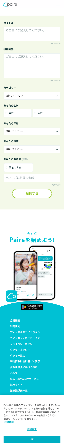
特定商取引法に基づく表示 (25, 361)
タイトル (9, 23)
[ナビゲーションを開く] (57, 4)
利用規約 (15, 326)
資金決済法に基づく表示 (24, 367)
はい (32, 439)
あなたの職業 (11, 141)
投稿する (32, 193)
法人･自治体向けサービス (24, 379)
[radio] (18, 113)
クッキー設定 (17, 355)
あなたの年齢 (11, 123)
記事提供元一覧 (19, 390)
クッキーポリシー (20, 349)
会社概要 (15, 320)
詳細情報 (9, 422)
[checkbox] (18, 167)
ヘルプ (14, 373)
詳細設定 (32, 429)
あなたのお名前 (16, 159)
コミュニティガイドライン (25, 338)
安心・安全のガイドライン (25, 332)
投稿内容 (9, 49)
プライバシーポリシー (22, 344)
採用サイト (16, 384)
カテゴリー (10, 87)
